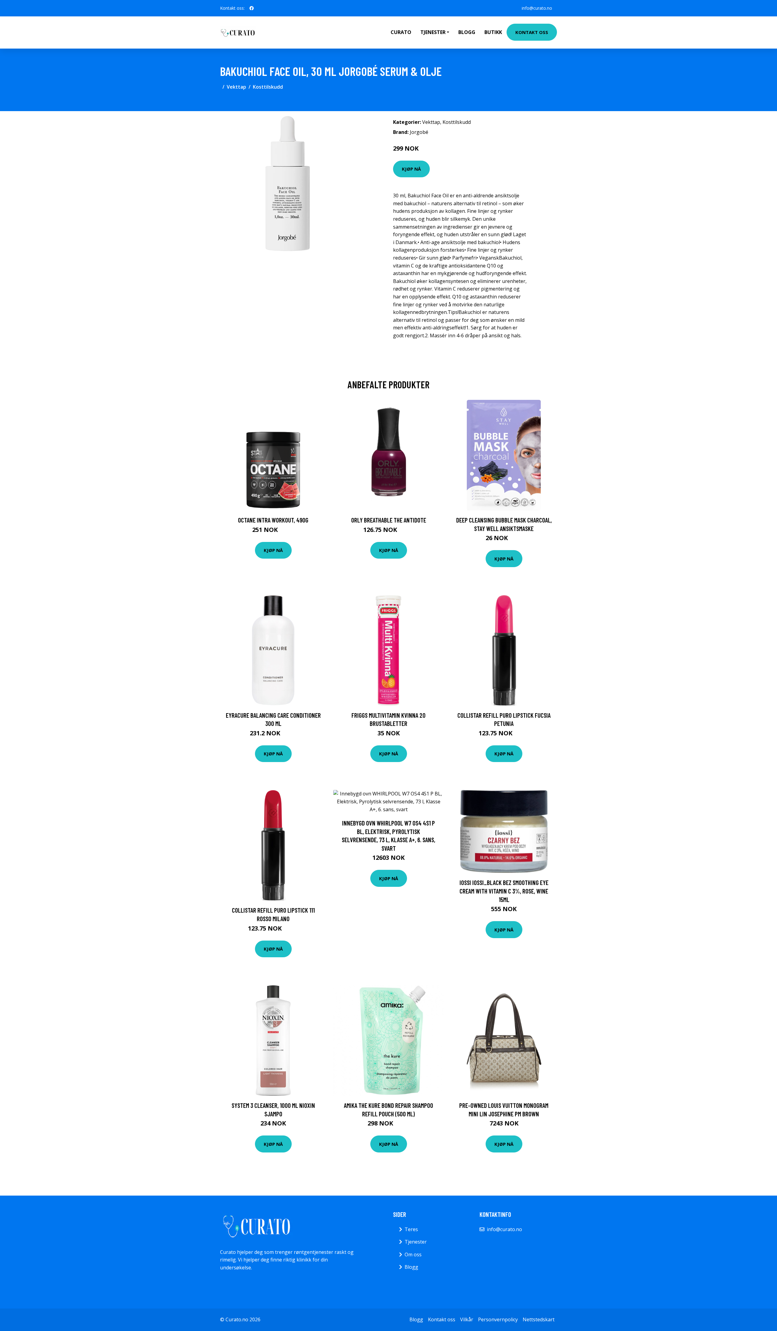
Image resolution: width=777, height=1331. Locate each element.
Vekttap (236, 86)
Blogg (466, 32)
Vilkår (466, 1319)
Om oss (413, 1254)
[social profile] (251, 8)
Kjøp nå (411, 169)
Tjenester (416, 1241)
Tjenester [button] (433, 32)
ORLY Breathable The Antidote (388, 520)
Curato (401, 32)
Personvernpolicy (498, 1319)
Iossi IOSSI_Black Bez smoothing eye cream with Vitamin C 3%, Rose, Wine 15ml (504, 891)
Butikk (493, 32)
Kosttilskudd (268, 86)
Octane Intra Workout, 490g (273, 520)
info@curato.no (537, 8)
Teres (411, 1229)
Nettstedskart (539, 1319)
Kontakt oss (531, 32)
